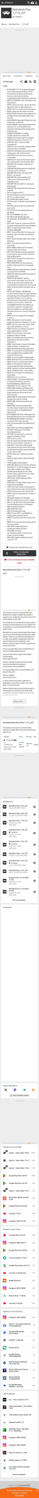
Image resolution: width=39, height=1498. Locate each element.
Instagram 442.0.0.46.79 (17, 1243)
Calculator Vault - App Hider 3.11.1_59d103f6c (19, 1430)
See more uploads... (19, 900)
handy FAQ (14, 730)
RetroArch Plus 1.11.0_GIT (18, 853)
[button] (21, 81)
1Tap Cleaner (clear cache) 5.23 (20, 1415)
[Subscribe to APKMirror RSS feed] (33, 1091)
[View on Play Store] (26, 81)
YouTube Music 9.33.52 (17, 1235)
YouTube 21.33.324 (15, 1303)
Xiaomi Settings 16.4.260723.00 (14, 1378)
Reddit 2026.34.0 (14, 1281)
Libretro (18, 17)
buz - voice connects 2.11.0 (18, 1400)
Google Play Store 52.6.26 (18, 1206)
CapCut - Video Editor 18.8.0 (19, 1153)
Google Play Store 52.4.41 (18, 1176)
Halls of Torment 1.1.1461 (18, 1453)
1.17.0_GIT (9, 740)
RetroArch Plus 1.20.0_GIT (18, 813)
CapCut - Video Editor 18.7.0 (19, 1191)
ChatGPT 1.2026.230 (16, 1340)
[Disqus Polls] (20, 937)
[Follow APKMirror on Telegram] (24, 1091)
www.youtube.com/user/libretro (14, 666)
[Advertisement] (19, 51)
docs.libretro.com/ (9, 672)
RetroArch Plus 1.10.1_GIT (18, 870)
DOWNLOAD (29, 76)
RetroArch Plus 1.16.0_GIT (18, 830)
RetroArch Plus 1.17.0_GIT (18, 821)
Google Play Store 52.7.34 (18, 1183)
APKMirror (9, 3)
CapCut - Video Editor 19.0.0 (19, 1168)
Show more (19, 701)
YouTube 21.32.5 (15, 1214)
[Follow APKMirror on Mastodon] (15, 1091)
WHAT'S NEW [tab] (7, 76)
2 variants (14, 832)
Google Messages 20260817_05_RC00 (16, 1386)
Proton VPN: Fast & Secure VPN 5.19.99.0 (18, 1370)
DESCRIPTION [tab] (18, 76)
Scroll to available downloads (21, 553)
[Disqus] (19, 994)
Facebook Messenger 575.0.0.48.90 (16, 1333)
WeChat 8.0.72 (14, 1348)
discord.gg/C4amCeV (10, 659)
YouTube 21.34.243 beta (17, 1273)
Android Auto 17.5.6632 (17, 1296)
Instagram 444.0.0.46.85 (17, 1437)
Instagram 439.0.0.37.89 (17, 1221)
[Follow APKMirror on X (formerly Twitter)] (5, 1091)
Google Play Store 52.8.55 (18, 1250)
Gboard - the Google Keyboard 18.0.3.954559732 (20, 1325)
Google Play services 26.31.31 (19, 1265)
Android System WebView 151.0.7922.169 (18, 1363)
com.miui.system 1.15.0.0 (18, 1258)
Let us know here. (24, 1485)
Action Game (8, 82)
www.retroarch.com (9, 677)
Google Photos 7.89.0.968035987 (15, 1355)
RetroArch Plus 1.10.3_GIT (18, 861)
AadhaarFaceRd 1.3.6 (16, 1422)
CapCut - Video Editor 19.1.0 (19, 1160)
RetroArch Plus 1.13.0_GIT (18, 841)
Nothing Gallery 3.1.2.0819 (18, 1460)
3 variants (14, 863)
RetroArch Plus (14, 24)
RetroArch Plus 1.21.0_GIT (18, 806)
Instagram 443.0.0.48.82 (17, 1288)
